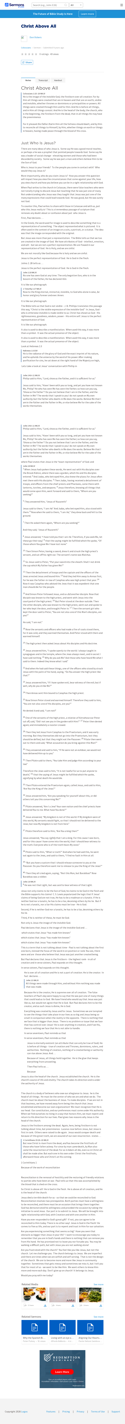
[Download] (45, 1306)
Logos (24, 1411)
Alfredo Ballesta (58, 1341)
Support (116, 1411)
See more (99, 1284)
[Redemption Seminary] (62, 1369)
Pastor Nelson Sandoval (89, 1341)
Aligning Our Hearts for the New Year (98, 1337)
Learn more (87, 14)
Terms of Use (98, 1411)
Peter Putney (29, 1341)
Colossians (26, 47)
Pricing (66, 1411)
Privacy (80, 1411)
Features (50, 1411)
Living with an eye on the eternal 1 (69, 1337)
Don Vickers (36, 37)
